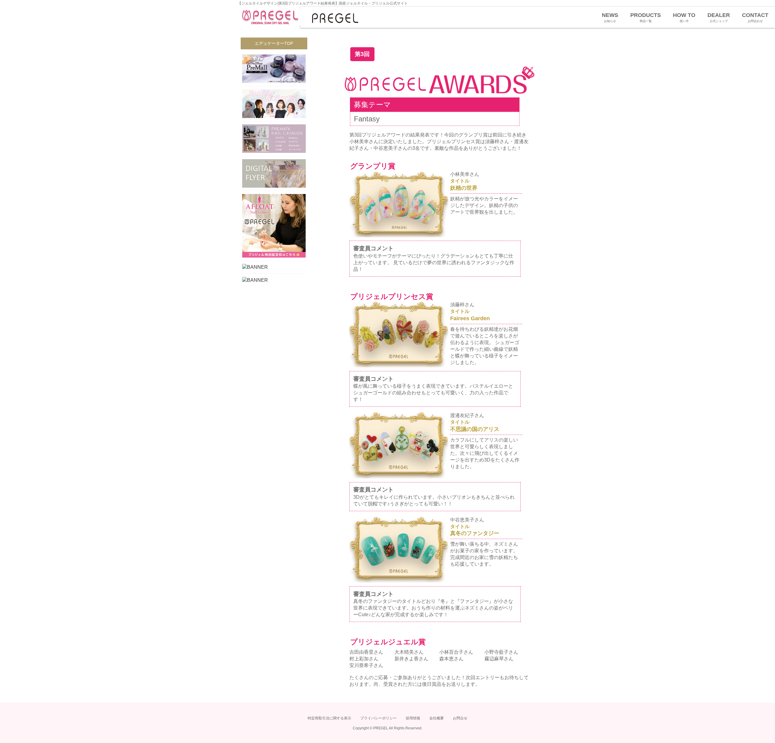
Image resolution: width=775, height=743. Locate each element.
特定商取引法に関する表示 (329, 718)
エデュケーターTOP (274, 43)
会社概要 (436, 718)
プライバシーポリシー (378, 718)
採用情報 (413, 718)
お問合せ (460, 718)
